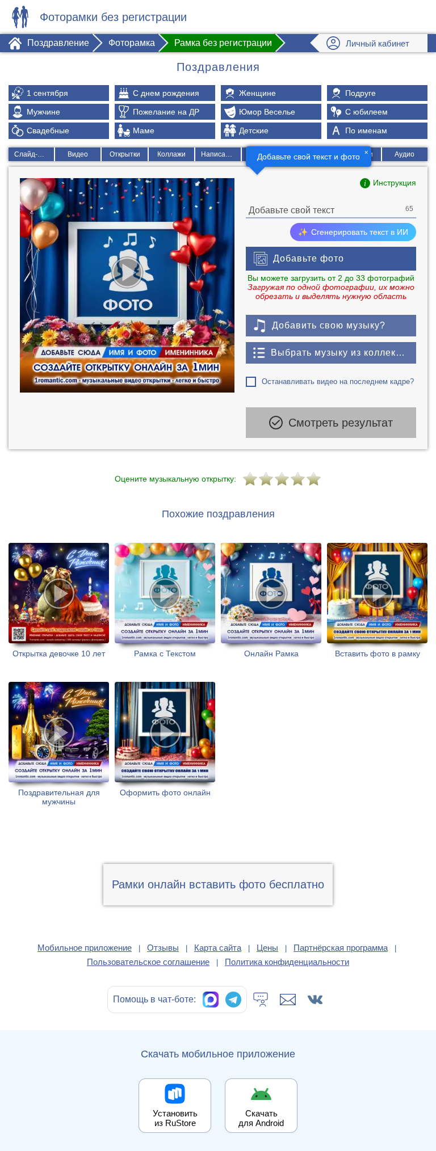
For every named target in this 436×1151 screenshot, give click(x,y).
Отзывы (163, 947)
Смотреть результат (340, 422)
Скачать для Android (261, 1118)
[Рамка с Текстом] (165, 600)
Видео (78, 154)
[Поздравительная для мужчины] (59, 744)
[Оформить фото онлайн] (165, 744)
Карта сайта (217, 947)
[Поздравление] (20, 17)
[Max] (211, 999)
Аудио (404, 154)
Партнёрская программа (341, 947)
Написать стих (221, 154)
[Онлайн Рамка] (271, 600)
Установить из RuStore (175, 1118)
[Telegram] (233, 999)
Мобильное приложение (84, 947)
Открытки (125, 154)
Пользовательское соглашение (148, 962)
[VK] (315, 999)
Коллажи (171, 154)
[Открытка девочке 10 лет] (59, 600)
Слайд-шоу (32, 154)
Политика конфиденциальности (287, 962)
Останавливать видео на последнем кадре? (338, 381)
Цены (267, 947)
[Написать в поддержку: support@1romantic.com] (288, 999)
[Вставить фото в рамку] (377, 600)
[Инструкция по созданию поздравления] (388, 183)
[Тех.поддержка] (261, 999)
